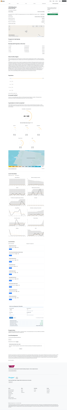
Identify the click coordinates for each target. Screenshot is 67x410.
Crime (26, 3)
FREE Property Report (55, 3)
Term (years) (11, 313)
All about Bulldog (10, 11)
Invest (18, 3)
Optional (43, 21)
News (53, 1)
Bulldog (12, 7)
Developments (44, 3)
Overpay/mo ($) (30, 313)
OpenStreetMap (39, 36)
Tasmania (9, 394)
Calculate (11, 317)
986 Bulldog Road (26, 48)
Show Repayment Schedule (40, 317)
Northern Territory (11, 389)
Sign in (60, 1)
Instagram (48, 389)
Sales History (42, 14)
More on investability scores (12, 168)
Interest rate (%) (30, 309)
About (9, 3)
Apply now (10, 382)
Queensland (10, 392)
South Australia (10, 393)
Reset (15, 317)
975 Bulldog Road (26, 50)
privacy (57, 12)
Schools (34, 3)
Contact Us (22, 392)
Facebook (48, 391)
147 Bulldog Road (26, 51)
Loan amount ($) (11, 309)
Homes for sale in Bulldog (41, 11)
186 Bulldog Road (26, 47)
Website (21, 348)
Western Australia (11, 397)
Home (50, 1)
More (43, 53)
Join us (57, 1)
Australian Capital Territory (12, 398)
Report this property (11, 360)
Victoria (9, 396)
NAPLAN (10, 249)
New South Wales (10, 391)
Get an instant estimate (12, 370)
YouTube (48, 392)
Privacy (35, 389)
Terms (35, 391)
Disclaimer (43, 168)
